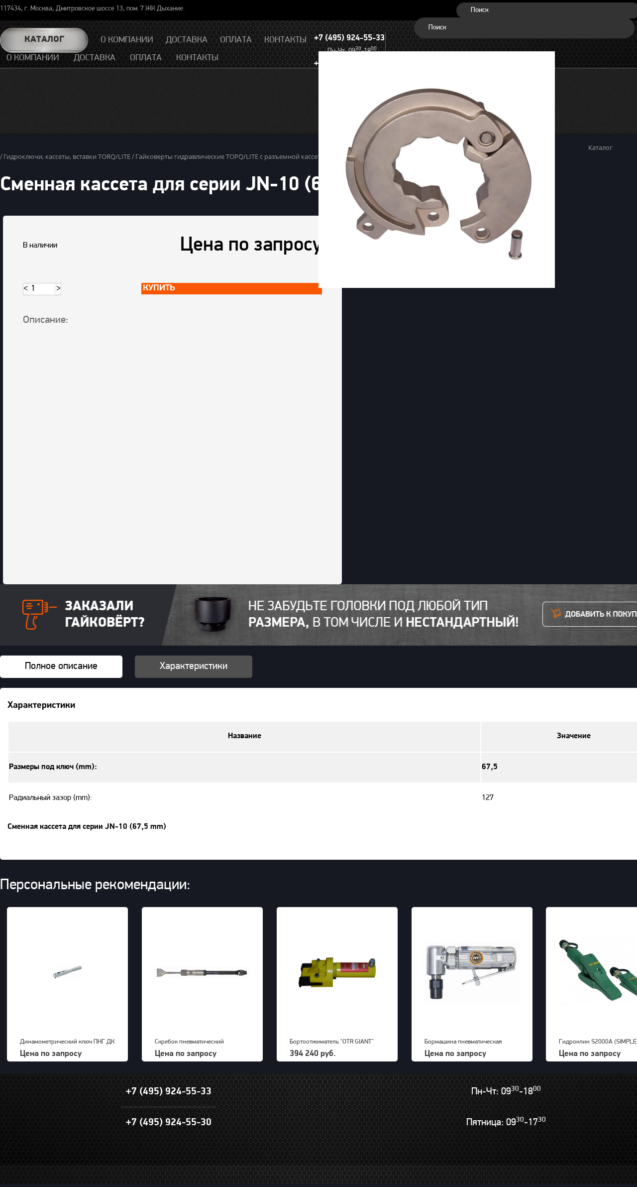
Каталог (44, 39)
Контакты (197, 58)
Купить (159, 288)
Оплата (146, 58)
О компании (32, 58)
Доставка (94, 58)
